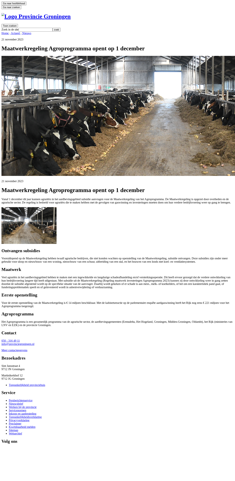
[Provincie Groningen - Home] (36, 16)
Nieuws (26, 33)
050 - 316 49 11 (10, 340)
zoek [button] (56, 29)
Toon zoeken (10, 25)
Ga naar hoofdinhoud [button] (14, 3)
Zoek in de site (10, 29)
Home (5, 33)
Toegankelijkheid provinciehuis (27, 385)
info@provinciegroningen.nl (17, 344)
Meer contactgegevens (14, 350)
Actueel (15, 33)
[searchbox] (36, 30)
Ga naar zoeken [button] (11, 7)
